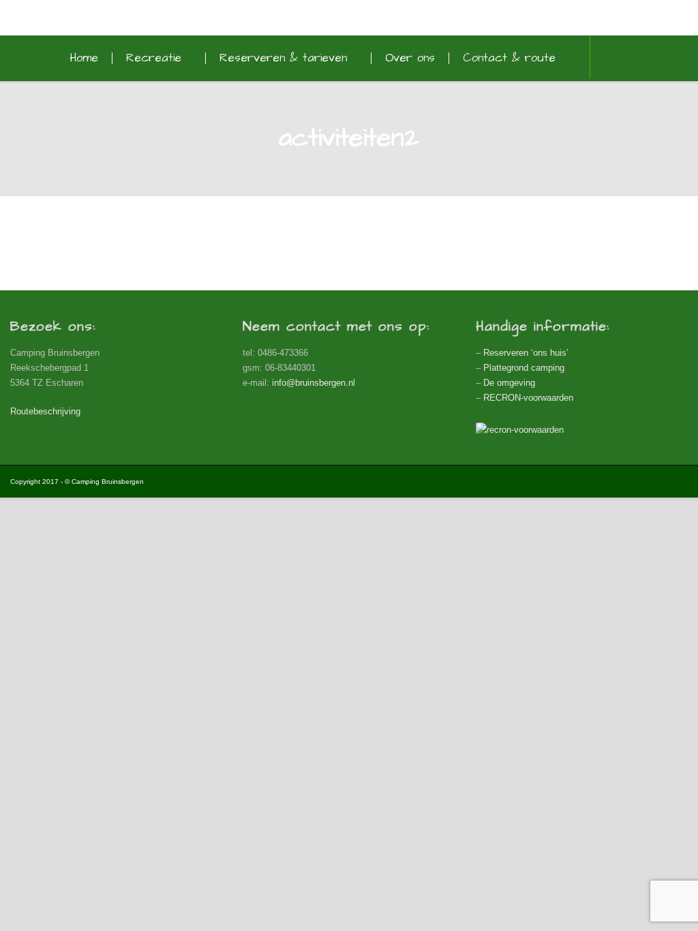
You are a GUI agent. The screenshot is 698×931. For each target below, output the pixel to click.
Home (84, 58)
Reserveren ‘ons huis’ (525, 353)
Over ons (410, 58)
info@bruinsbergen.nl (313, 383)
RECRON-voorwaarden (528, 398)
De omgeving (509, 383)
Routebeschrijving (45, 411)
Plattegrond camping (523, 368)
